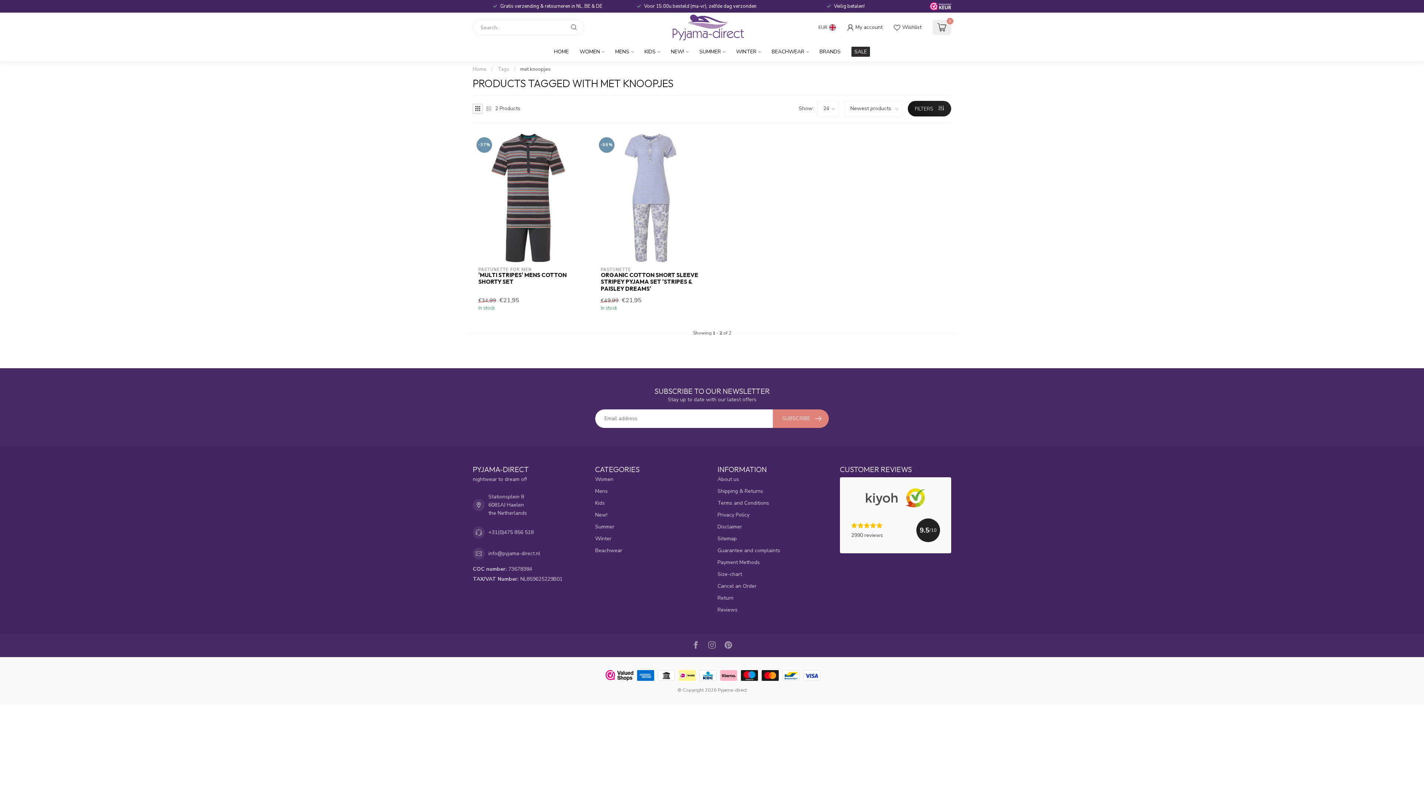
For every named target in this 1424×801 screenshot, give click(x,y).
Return (726, 597)
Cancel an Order (737, 586)
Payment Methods (739, 562)
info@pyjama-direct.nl (514, 553)
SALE (860, 51)
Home (561, 51)
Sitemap (727, 538)
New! (677, 51)
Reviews (728, 609)
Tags (503, 69)
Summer (710, 51)
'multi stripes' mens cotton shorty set (522, 278)
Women (590, 51)
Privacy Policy (733, 514)
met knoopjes (535, 69)
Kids (650, 51)
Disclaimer (730, 526)
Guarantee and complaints (749, 550)
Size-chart (730, 574)
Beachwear (788, 51)
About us (728, 479)
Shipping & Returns (740, 491)
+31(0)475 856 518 (511, 532)
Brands (830, 51)
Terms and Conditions (743, 503)
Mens (622, 51)
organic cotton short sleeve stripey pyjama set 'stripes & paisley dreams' (649, 282)
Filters (925, 108)
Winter (746, 51)
